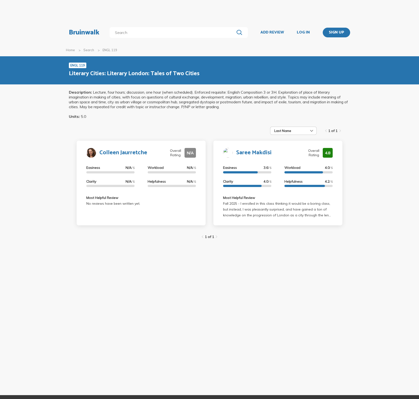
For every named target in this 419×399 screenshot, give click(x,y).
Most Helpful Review (102, 197)
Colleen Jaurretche (123, 152)
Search (88, 50)
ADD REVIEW (272, 32)
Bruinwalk (84, 32)
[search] (173, 32)
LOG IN (303, 32)
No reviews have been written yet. (113, 203)
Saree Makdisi (254, 152)
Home (70, 50)
